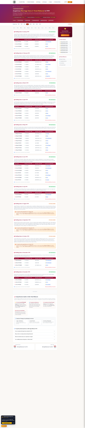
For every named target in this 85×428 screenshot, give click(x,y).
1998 (24, 24)
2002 (37, 24)
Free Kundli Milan (20, 20)
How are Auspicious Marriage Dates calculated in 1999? (23, 331)
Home (15, 6)
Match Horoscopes (65, 35)
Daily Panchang (27, 20)
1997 (21, 24)
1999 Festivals (51, 20)
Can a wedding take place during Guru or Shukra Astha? (23, 339)
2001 (33, 24)
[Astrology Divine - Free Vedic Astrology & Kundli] (14, 2)
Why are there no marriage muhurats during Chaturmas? (24, 333)
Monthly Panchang (44, 20)
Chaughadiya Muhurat (35, 20)
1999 (27, 24)
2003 (40, 24)
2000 (30, 24)
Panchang (18, 6)
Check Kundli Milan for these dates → (51, 48)
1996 (18, 24)
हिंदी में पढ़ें (70, 24)
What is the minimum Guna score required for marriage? (24, 336)
